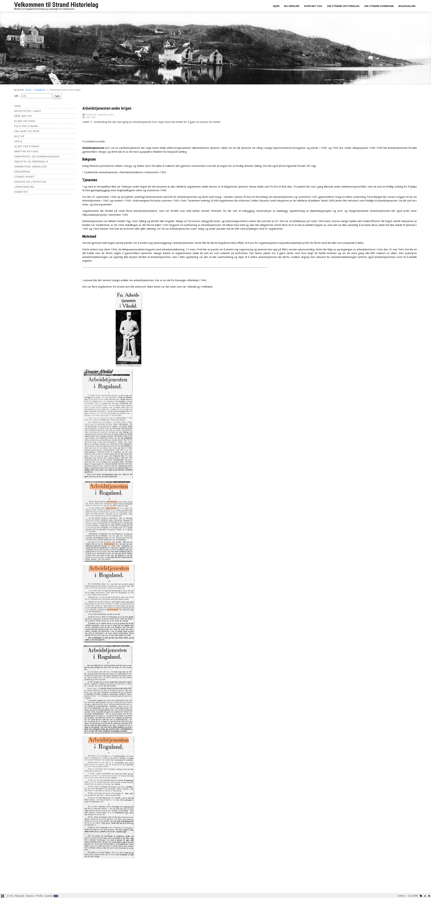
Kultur (19, 138)
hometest (21, 193)
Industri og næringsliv (31, 163)
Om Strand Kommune (379, 6)
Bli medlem (291, 6)
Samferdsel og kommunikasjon (36, 158)
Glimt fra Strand (27, 148)
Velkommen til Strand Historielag (56, 4)
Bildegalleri (407, 6)
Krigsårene (22, 173)
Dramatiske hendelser (30, 168)
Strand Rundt (24, 178)
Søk (57, 98)
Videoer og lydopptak (30, 183)
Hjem (276, 6)
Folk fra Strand (26, 128)
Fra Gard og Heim (26, 133)
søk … (17, 97)
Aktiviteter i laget (27, 112)
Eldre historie (24, 122)
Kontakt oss (313, 6)
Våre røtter (23, 117)
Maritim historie (26, 153)
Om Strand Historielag (343, 6)
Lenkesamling (24, 188)
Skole (18, 143)
